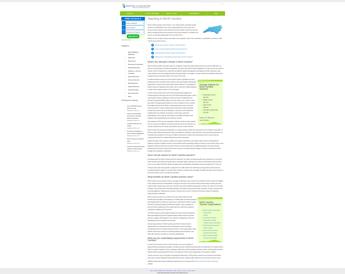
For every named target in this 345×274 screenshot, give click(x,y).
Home (151, 270)
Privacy (193, 270)
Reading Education (134, 67)
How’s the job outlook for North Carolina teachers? (171, 49)
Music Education (133, 93)
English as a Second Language (134, 72)
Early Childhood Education (133, 53)
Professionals (194, 13)
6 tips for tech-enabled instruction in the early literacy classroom (134, 116)
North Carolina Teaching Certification (206, 261)
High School (132, 61)
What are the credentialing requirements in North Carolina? (174, 57)
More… (130, 96)
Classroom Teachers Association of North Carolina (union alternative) (212, 220)
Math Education (133, 83)
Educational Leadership (135, 64)
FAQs (216, 13)
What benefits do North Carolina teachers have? (170, 53)
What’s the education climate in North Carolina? (170, 45)
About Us (179, 270)
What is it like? (171, 13)
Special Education (133, 76)
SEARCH (133, 36)
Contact (184, 270)
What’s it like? (162, 270)
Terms (189, 270)
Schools (130, 13)
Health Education (133, 90)
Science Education (134, 80)
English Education (133, 86)
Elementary (131, 57)
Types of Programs (152, 13)
